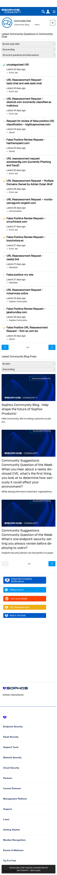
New (52, 22)
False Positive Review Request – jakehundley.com (26, 310)
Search (43, 11)
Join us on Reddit (18, 598)
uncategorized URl (17, 64)
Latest (15, 69)
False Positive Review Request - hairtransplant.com (25, 141)
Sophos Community (18, 301)
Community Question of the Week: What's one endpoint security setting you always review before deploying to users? (27, 541)
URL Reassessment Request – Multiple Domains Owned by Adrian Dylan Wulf (30, 182)
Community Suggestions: (21, 460)
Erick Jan (13, 72)
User (48, 11)
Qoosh (12, 132)
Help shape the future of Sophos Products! (25, 409)
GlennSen (13, 267)
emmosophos (15, 211)
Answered (4, 64)
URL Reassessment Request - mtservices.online (24, 291)
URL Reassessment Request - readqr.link (24, 257)
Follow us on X (16, 589)
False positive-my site (19, 274)
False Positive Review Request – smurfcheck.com (26, 220)
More (37, 24)
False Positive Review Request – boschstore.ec (26, 238)
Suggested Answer (4, 181)
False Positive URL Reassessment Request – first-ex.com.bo (27, 329)
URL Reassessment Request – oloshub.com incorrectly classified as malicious (28, 102)
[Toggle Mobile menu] (52, 12)
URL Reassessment (19, 607)
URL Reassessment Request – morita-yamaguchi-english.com (29, 201)
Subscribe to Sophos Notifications (21, 580)
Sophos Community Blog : (22, 405)
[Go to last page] (29, 563)
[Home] (15, 11)
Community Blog (21, 24)
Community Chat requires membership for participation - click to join (28, 869)
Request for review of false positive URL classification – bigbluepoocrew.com (30, 122)
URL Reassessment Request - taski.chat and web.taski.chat (24, 81)
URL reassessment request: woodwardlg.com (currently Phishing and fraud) (28, 162)
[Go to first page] (27, 347)
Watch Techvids (18, 615)
